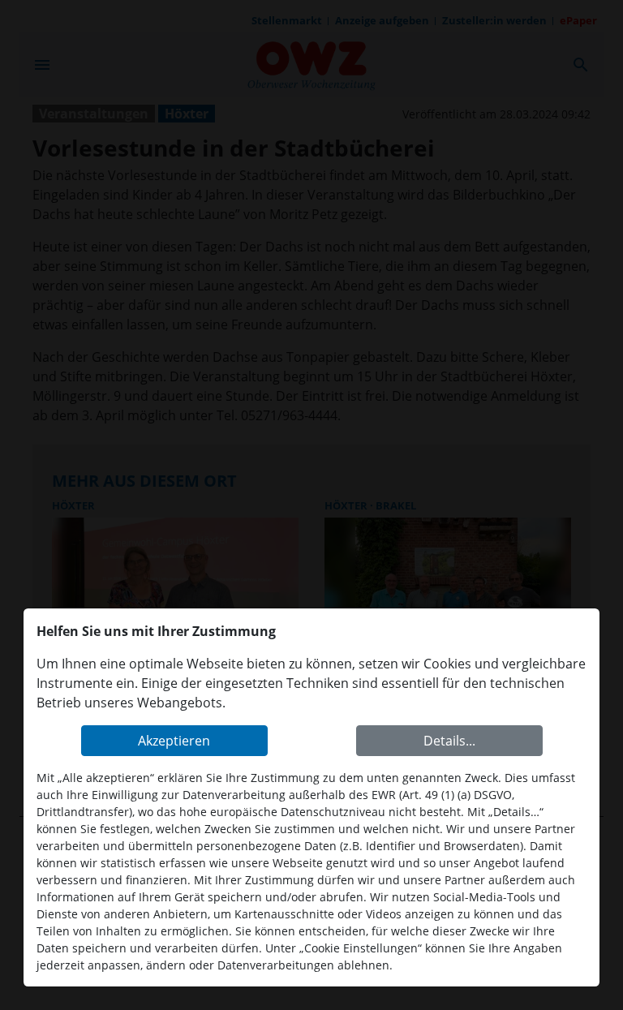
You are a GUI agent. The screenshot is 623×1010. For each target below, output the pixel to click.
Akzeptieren (174, 741)
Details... (449, 741)
